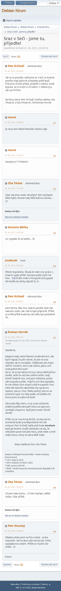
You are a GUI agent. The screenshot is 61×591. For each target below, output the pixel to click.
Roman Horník (18, 332)
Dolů (5, 56)
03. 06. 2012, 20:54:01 (14, 301)
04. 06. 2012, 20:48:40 (14, 531)
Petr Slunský (16, 526)
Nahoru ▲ (46, 584)
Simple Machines (38, 588)
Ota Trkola (15, 183)
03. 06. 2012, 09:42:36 (14, 265)
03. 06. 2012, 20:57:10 (14, 337)
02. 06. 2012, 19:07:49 (14, 232)
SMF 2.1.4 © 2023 (23, 588)
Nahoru (7, 564)
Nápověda (15, 584)
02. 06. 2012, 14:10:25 (14, 155)
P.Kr (14, 278)
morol (12, 117)
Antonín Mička (18, 227)
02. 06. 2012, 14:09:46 (14, 122)
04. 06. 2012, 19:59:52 (14, 487)
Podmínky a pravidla (30, 584)
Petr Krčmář (16, 66)
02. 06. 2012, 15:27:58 (14, 188)
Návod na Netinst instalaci (16, 217)
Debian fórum (14, 10)
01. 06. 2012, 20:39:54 (14, 71)
